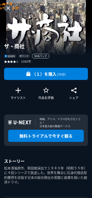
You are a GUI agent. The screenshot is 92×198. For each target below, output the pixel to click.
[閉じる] (8, 8)
